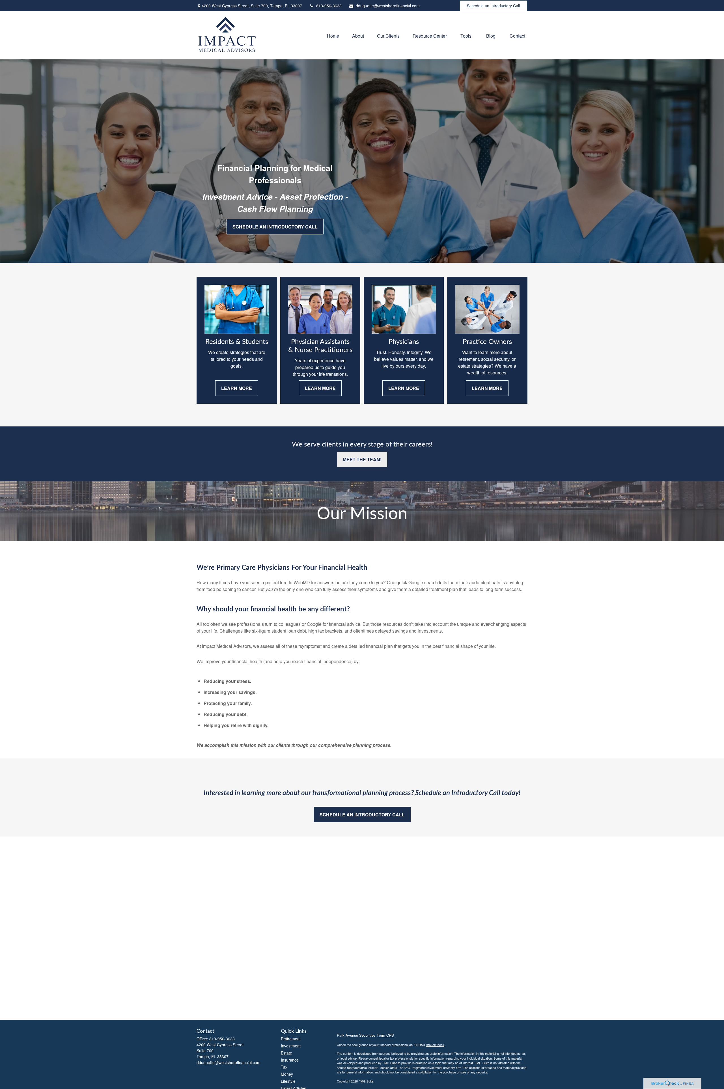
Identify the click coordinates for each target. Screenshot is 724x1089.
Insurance (290, 1060)
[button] (333, 35)
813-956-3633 (329, 5)
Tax (284, 1067)
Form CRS (385, 1035)
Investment (291, 1046)
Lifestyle (288, 1081)
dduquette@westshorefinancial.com (388, 5)
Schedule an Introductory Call (493, 5)
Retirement (291, 1038)
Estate (286, 1053)
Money (287, 1074)
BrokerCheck (435, 1044)
